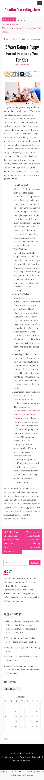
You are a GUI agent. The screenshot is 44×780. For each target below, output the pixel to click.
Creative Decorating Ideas (22, 9)
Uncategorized (22, 64)
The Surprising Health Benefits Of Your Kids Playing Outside (33, 539)
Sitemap (30, 775)
